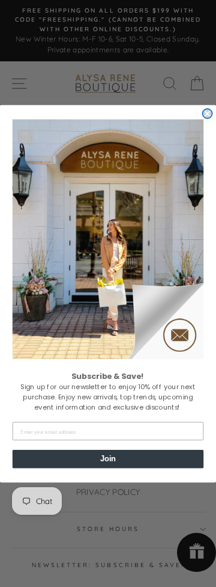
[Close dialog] (207, 113)
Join (108, 458)
